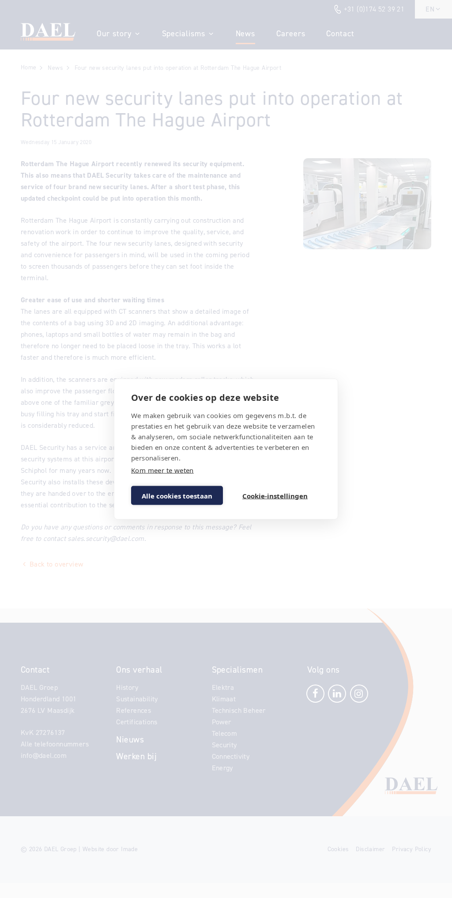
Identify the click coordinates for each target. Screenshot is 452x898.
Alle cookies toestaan (177, 495)
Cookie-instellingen (275, 495)
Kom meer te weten (162, 470)
